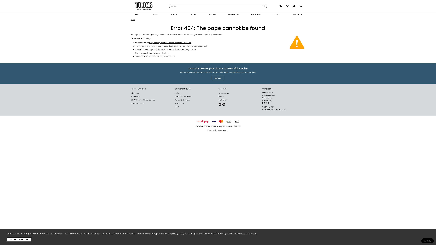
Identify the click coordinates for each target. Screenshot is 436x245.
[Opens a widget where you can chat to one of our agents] (427, 241)
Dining (154, 14)
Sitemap (236, 126)
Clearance (255, 14)
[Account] (294, 6)
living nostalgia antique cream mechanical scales (170, 43)
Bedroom (174, 14)
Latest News (224, 93)
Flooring (212, 14)
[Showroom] (287, 6)
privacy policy (177, 233)
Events (221, 96)
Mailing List (223, 100)
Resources (179, 103)
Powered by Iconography (218, 130)
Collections (297, 14)
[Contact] (280, 6)
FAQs (177, 106)
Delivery (178, 93)
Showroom (135, 96)
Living (136, 14)
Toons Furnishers (144, 6)
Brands (276, 14)
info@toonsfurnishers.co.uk (275, 109)
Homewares (233, 14)
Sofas (193, 14)
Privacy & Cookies (182, 100)
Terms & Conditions (183, 96)
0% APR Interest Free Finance (143, 100)
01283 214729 (269, 107)
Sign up (218, 78)
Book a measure (138, 103)
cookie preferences (247, 233)
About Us (135, 93)
